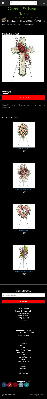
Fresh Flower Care (23, 362)
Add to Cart (23, 98)
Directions (23, 320)
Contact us (23, 355)
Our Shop (23, 348)
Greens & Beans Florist (23, 11)
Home (3, 24)
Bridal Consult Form (23, 350)
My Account (23, 373)
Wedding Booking (23, 352)
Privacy (23, 364)
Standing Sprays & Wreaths (14, 24)
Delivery (23, 359)
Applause (23, 368)
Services (23, 371)
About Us (23, 345)
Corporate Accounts (23, 357)
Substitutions (23, 366)
